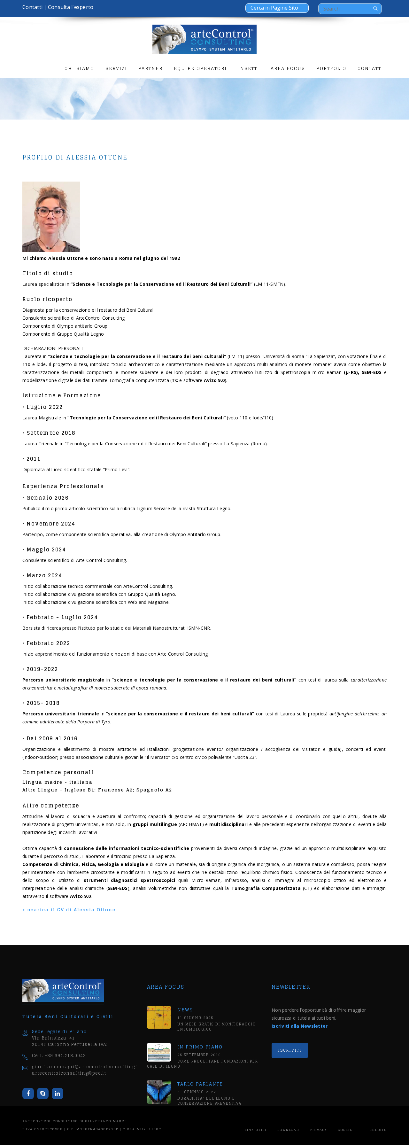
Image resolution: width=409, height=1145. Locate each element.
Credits (378, 1130)
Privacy (318, 1130)
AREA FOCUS (288, 68)
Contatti (32, 7)
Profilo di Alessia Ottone (75, 157)
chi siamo (79, 68)
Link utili (255, 1130)
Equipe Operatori (200, 68)
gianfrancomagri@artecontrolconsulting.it (86, 1067)
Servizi (116, 68)
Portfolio (331, 68)
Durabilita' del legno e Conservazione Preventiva (209, 1101)
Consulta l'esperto (71, 7)
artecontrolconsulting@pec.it (69, 1073)
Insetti (248, 68)
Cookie (345, 1130)
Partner (150, 68)
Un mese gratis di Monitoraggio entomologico (216, 1026)
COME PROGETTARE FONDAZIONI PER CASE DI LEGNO (202, 1064)
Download (288, 1130)
